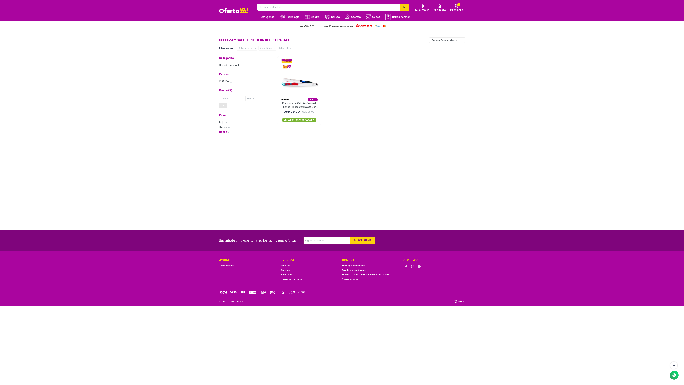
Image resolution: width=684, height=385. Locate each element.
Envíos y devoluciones (353, 265)
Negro (266, 48)
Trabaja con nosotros (291, 279)
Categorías (267, 17)
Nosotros (285, 265)
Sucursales (286, 274)
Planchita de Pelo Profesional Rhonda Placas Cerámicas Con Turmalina (299, 105)
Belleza (335, 17)
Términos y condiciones (354, 270)
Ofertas (356, 17)
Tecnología (292, 17)
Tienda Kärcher (401, 17)
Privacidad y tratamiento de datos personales (365, 274)
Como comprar (226, 265)
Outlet (376, 17)
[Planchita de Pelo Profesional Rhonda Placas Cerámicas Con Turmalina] (299, 76)
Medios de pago (350, 279)
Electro (315, 17)
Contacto (285, 270)
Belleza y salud (246, 48)
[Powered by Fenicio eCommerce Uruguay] (459, 301)
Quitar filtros (285, 48)
